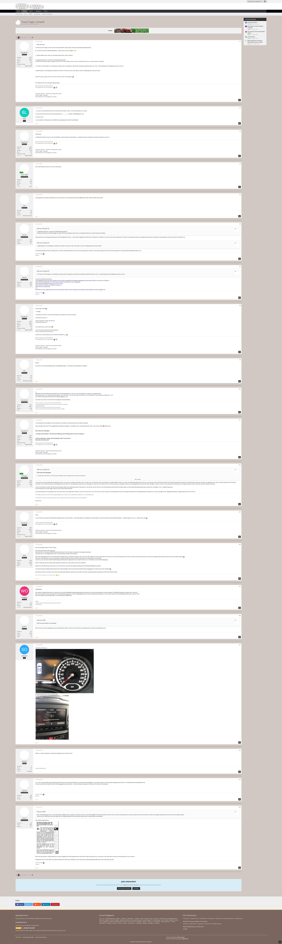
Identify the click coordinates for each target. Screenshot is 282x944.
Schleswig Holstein (165, 921)
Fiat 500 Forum (203, 918)
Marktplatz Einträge (21, 64)
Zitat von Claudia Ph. (43, 228)
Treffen (114, 923)
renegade (139, 921)
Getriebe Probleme (252, 22)
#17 (240, 645)
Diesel (141, 918)
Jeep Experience (138, 920)
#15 (240, 586)
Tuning (119, 923)
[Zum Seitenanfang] (280, 942)
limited (166, 920)
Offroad (111, 921)
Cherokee (123, 918)
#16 (240, 615)
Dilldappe (39, 589)
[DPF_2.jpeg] (64, 671)
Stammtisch (102, 923)
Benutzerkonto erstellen (124, 888)
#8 (240, 305)
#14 (240, 544)
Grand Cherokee (115, 920)
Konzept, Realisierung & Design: (177, 938)
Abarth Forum (193, 923)
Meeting (171, 920)
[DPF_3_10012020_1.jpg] (52, 717)
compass (137, 918)
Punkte (18, 59)
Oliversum (249, 43)
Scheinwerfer (156, 921)
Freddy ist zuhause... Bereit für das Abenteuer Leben (48, 93)
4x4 (100, 918)
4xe (103, 918)
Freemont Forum (239, 918)
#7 (240, 266)
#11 (240, 420)
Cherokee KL (130, 918)
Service (173, 921)
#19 (240, 779)
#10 (240, 389)
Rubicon (145, 921)
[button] (19, 904)
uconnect (124, 923)
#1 (240, 41)
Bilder (18, 62)
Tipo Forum (186, 918)
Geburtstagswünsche (172, 918)
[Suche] (265, 1)
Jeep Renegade (147, 920)
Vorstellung (138, 923)
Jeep (132, 920)
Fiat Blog (185, 929)
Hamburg (122, 920)
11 (30, 37)
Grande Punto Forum (228, 918)
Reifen (133, 921)
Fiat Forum (185, 923)
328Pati (249, 34)
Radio (125, 921)
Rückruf (150, 921)
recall (129, 921)
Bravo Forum (212, 918)
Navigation (105, 921)
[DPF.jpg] (47, 837)
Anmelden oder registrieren (255, 1)
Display (146, 918)
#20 (240, 807)
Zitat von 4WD (41, 620)
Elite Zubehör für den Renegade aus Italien (46, 96)
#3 (240, 131)
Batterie (118, 918)
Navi (100, 921)
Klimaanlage (157, 920)
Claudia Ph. (25, 24)
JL (152, 920)
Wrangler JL (151, 923)
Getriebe (101, 920)
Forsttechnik (249, 24)
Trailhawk (108, 923)
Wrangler (145, 923)
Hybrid (127, 920)
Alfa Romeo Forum (217, 923)
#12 (240, 465)
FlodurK (249, 38)
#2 (240, 108)
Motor (176, 920)
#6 (240, 224)
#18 (240, 750)
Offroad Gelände (118, 921)
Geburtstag (162, 918)
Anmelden (136, 888)
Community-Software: (175, 937)
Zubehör (157, 923)
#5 (240, 194)
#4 (240, 163)
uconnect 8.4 (131, 923)
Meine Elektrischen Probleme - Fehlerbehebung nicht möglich (255, 41)
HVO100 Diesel (251, 37)
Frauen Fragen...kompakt (41, 95)
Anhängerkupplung (110, 918)
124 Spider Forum (194, 918)
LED (162, 920)
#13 (240, 512)
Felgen (151, 918)
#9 (240, 359)
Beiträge (19, 60)
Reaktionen (19, 57)
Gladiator (107, 920)
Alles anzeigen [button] (138, 479)
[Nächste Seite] (32, 37)
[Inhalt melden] (239, 100)
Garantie (156, 918)
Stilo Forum (219, 918)
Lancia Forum (208, 923)
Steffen (248, 29)
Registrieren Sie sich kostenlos (131, 885)
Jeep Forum (200, 923)
